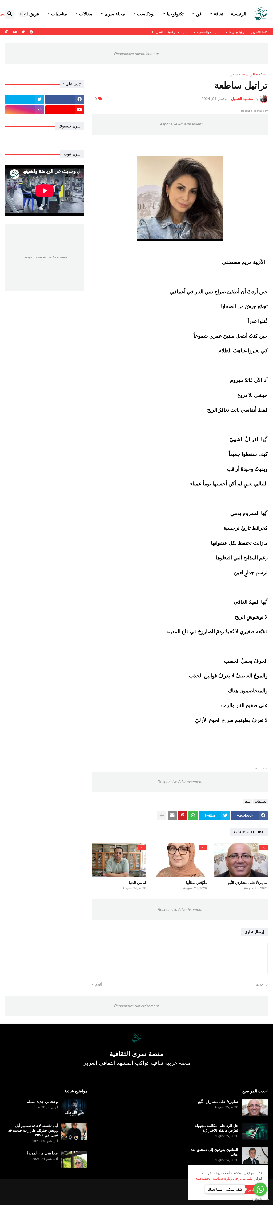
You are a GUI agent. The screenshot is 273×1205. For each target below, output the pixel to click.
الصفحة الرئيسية (255, 74)
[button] (22, 14)
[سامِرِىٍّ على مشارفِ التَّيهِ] (255, 1107)
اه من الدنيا (137, 882)
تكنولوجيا (175, 14)
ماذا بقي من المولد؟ (42, 1153)
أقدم (98, 984)
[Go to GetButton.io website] (260, 1199)
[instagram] (6, 32)
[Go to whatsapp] (260, 1189)
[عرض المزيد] (161, 815)
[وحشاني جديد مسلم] (74, 1107)
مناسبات (59, 14)
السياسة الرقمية (178, 32)
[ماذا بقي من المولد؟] (74, 1159)
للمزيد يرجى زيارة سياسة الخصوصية (223, 1178)
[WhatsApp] (193, 815)
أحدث (260, 984)
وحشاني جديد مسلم (42, 1101)
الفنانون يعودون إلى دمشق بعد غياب (214, 1151)
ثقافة (218, 14)
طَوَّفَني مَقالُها (196, 882)
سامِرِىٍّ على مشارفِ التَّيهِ (248, 882)
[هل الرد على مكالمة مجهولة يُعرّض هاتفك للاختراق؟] (255, 1131)
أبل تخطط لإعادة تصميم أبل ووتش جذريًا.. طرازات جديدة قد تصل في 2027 (33, 1130)
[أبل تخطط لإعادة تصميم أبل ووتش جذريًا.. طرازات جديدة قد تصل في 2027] (74, 1131)
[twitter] (23, 32)
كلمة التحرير (259, 32)
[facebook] (31, 32)
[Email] (172, 815)
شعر (234, 74)
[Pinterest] (182, 815)
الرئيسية (238, 14)
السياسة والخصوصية (207, 32)
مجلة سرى (115, 14)
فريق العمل (28, 14)
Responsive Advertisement (136, 53)
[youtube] (15, 32)
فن (199, 14)
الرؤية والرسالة (236, 32)
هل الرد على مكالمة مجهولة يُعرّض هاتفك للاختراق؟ (216, 1127)
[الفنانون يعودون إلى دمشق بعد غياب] (255, 1155)
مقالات (85, 14)
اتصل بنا (157, 32)
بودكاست (146, 14)
